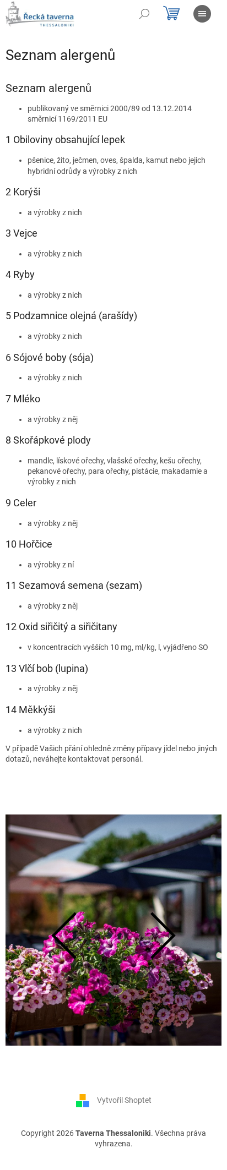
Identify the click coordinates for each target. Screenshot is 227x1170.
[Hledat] (144, 14)
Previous (63, 936)
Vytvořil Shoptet (124, 1099)
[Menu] (202, 14)
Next (164, 936)
